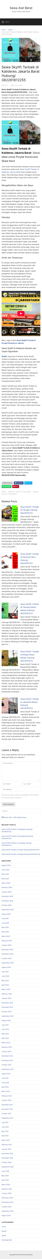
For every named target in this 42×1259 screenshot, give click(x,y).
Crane (4, 1227)
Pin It (16, 486)
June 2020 (5, 1171)
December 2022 (7, 1056)
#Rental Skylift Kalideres (19, 492)
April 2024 (5, 985)
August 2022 (6, 1074)
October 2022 (6, 1065)
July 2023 (5, 1025)
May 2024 (5, 980)
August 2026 (6, 865)
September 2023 (8, 1016)
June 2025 (5, 923)
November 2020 (7, 1158)
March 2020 (6, 1184)
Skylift (10, 30)
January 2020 (6, 1193)
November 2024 (7, 954)
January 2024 (6, 998)
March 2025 (6, 936)
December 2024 (7, 949)
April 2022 (5, 1087)
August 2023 (6, 1020)
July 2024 (5, 972)
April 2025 (5, 932)
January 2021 (6, 1149)
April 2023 (5, 1038)
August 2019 (6, 1215)
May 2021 (5, 1131)
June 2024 (5, 976)
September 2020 (8, 1167)
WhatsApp (7, 486)
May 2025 (5, 927)
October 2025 (7, 905)
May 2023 (5, 1034)
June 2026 (5, 870)
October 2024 (7, 958)
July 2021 (5, 1122)
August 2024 (6, 967)
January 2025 (6, 945)
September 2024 (8, 963)
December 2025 (7, 896)
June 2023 (5, 1029)
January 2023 (6, 1051)
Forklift (4, 1231)
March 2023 (6, 1042)
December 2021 (7, 1105)
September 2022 (7, 1069)
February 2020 (7, 1189)
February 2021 (7, 1144)
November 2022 (7, 1060)
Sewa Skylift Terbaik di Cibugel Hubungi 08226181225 (29, 510)
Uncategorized (7, 1240)
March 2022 (6, 1091)
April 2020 (5, 1180)
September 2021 (7, 1118)
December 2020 (7, 1153)
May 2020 (5, 1176)
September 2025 (8, 909)
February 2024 (7, 994)
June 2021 (5, 1127)
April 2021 (5, 1136)
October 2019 (6, 1207)
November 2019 (7, 1202)
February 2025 (7, 941)
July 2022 (5, 1078)
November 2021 (7, 1109)
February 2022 (7, 1096)
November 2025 (7, 901)
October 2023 (7, 1011)
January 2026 (6, 892)
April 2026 (5, 879)
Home (4, 30)
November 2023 (7, 1007)
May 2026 (5, 874)
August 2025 (6, 914)
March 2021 (6, 1140)
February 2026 (7, 887)
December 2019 (7, 1198)
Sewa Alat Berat (21, 8)
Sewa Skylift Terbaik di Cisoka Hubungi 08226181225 (21, 850)
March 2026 (6, 883)
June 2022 (5, 1082)
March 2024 (6, 989)
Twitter (29, 483)
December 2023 (7, 1003)
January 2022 (6, 1100)
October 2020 (7, 1162)
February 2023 (7, 1047)
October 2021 (6, 1113)
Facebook (19, 483)
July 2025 (5, 918)
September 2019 (7, 1211)
